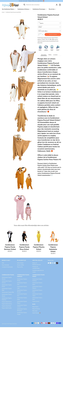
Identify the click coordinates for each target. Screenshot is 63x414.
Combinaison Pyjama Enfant (7, 285)
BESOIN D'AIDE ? (6, 260)
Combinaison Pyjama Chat (22, 283)
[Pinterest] (55, 263)
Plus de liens (52, 9)
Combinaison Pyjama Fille (8, 292)
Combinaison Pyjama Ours (22, 294)
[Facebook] (51, 263)
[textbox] (49, 22)
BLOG (33, 304)
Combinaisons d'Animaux (23, 9)
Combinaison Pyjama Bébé (7, 289)
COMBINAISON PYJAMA (8, 275)
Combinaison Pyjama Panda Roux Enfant (24, 247)
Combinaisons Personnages (39, 9)
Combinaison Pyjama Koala (22, 298)
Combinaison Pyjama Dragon (22, 313)
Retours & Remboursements (36, 263)
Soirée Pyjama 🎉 (36, 313)
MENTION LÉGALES (37, 260)
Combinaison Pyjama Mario (37, 291)
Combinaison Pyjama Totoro (37, 294)
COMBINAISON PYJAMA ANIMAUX (23, 275)
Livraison (55, 54)
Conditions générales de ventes (38, 271)
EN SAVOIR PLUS (21, 260)
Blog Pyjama (35, 306)
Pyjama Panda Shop (13, 323)
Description (43, 54)
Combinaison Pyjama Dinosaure (22, 309)
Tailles (49, 54)
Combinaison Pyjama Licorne (22, 306)
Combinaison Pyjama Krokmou (37, 279)
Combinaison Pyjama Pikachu (37, 287)
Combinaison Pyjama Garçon (7, 295)
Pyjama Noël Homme (7, 304)
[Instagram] (53, 263)
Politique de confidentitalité (35, 267)
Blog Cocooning (36, 308)
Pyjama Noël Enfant (6, 306)
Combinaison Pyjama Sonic (37, 298)
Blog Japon (35, 311)
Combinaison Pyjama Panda (22, 279)
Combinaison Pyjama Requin (22, 302)
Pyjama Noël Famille (7, 308)
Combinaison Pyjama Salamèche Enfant (53, 248)
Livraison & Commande (7, 267)
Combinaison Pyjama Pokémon (7, 298)
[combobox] (49, 22)
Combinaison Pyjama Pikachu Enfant (38, 247)
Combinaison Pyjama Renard (22, 291)
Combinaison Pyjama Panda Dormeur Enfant (10, 247)
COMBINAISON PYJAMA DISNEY (38, 275)
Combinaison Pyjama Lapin (22, 287)
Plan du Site (20, 267)
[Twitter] (48, 263)
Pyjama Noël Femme (7, 301)
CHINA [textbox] (40, 27)
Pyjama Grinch (35, 301)
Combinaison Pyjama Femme (7, 278)
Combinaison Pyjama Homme (7, 281)
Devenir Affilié (20, 265)
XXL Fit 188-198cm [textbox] (42, 31)
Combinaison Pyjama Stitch (37, 283)
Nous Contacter (5, 265)
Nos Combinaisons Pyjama (8, 9)
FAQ (3, 263)
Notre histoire (20, 263)
